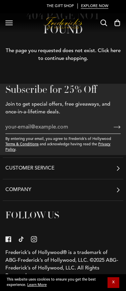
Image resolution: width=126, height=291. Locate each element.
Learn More (37, 285)
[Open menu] (9, 23)
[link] (8, 239)
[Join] (112, 127)
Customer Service (29, 168)
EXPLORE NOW (85, 6)
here (116, 50)
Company (18, 189)
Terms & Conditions (22, 144)
